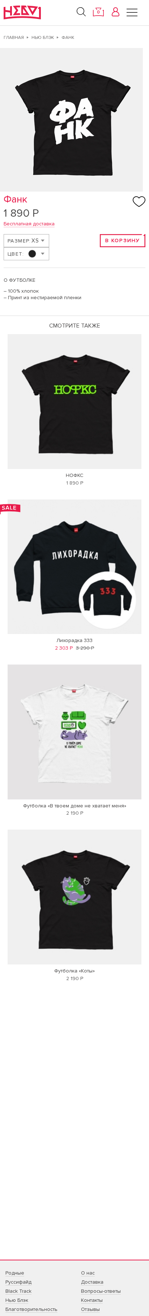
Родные (14, 1273)
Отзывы (90, 1309)
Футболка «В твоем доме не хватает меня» (74, 806)
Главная (14, 37)
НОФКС (75, 475)
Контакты (92, 1300)
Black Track (18, 1291)
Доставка (92, 1282)
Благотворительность (31, 1309)
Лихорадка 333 (74, 640)
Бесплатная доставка (29, 224)
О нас (88, 1273)
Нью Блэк (42, 37)
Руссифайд (18, 1282)
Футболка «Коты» (74, 971)
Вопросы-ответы (101, 1291)
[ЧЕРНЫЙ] (26, 254)
